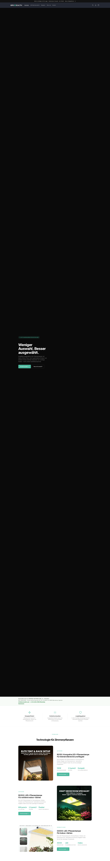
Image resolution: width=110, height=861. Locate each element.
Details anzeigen (63, 774)
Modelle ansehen (24, 366)
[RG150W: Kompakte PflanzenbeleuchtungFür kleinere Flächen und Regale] (35, 763)
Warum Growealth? (38, 366)
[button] (92, 5)
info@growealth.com (23, 702)
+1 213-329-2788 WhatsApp (37, 702)
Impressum (21, 703)
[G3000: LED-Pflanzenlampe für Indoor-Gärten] (35, 839)
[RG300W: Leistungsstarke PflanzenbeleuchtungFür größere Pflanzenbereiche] (74, 803)
